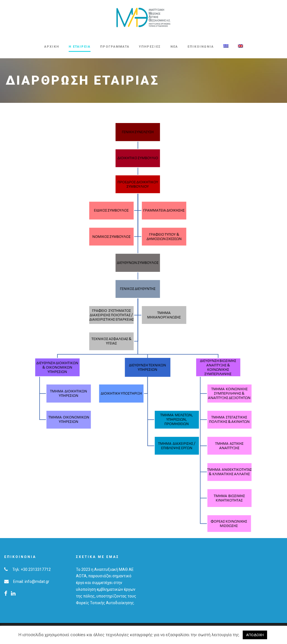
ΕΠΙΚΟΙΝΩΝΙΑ (201, 46)
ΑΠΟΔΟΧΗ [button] (255, 635)
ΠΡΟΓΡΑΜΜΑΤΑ (114, 46)
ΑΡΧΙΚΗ (51, 46)
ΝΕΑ (174, 46)
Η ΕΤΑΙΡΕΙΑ (80, 46)
